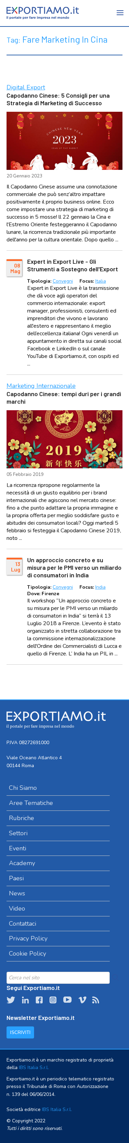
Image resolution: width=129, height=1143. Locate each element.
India (100, 587)
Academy (22, 863)
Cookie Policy (27, 953)
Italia (100, 281)
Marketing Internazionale (41, 386)
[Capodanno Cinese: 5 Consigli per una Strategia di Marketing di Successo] (65, 141)
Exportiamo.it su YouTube (67, 1000)
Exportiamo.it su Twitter (11, 1000)
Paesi (16, 878)
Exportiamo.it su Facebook (39, 1000)
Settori (18, 833)
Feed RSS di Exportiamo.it (95, 1000)
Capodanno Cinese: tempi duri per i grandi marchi (64, 397)
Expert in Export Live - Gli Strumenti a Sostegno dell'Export (72, 265)
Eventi (17, 848)
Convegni (63, 281)
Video (17, 908)
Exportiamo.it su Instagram (53, 1000)
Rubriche (21, 818)
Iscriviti (20, 1032)
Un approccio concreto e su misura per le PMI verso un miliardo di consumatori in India (74, 567)
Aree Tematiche (31, 803)
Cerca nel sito (115, 977)
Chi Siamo (23, 788)
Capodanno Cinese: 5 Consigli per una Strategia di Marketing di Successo (58, 99)
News (17, 893)
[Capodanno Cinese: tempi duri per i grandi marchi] (65, 439)
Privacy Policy (28, 938)
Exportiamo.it (43, 13)
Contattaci (22, 923)
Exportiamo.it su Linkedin (25, 1000)
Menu (120, 17)
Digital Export (26, 87)
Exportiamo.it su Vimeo (81, 1000)
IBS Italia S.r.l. (34, 1067)
